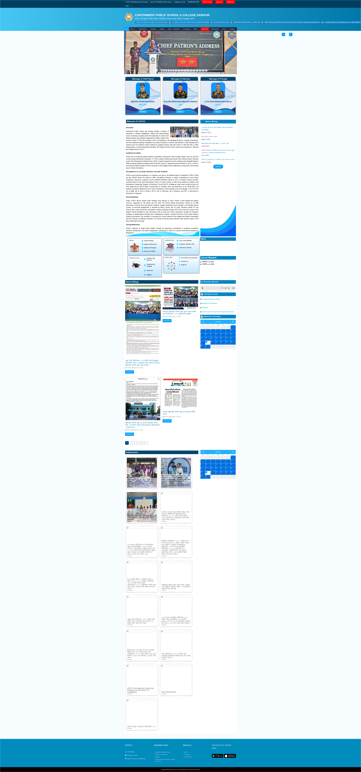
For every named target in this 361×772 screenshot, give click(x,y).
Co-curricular (186, 29)
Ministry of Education (161, 754)
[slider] (212, 288)
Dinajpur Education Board (162, 752)
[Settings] (233, 288)
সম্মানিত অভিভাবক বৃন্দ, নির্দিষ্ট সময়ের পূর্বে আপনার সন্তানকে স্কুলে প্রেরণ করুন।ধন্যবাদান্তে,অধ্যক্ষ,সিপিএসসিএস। (292, 22)
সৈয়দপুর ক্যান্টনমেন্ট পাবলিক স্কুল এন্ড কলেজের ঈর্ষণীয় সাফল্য (179, 413)
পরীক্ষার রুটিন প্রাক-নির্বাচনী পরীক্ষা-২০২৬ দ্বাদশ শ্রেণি (247, 22)
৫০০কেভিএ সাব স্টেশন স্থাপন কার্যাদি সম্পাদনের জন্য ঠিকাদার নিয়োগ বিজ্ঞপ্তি (190, 22)
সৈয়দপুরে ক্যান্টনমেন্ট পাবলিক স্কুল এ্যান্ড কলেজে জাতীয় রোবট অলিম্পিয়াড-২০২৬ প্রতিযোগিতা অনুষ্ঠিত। (179, 312)
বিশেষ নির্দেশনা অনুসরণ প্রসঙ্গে (221, 22)
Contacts (232, 29)
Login (127, 6)
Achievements (215, 29)
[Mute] (225, 288)
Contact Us (187, 754)
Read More (129, 372)
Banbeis (157, 757)
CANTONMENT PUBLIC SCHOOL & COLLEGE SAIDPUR (172, 15)
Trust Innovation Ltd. (194, 769)
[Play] (202, 288)
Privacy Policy (188, 757)
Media (195, 29)
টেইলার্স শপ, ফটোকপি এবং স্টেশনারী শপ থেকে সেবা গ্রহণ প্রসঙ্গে (151, 22)
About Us (132, 29)
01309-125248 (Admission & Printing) (137, 2)
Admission (176, 29)
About (186, 752)
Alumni (224, 29)
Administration (143, 29)
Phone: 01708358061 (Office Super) (161, 2)
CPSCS (129, 367)
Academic (153, 29)
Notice (170, 29)
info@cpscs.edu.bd (179, 2)
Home (126, 29)
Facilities (162, 29)
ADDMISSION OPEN (193, 2)
